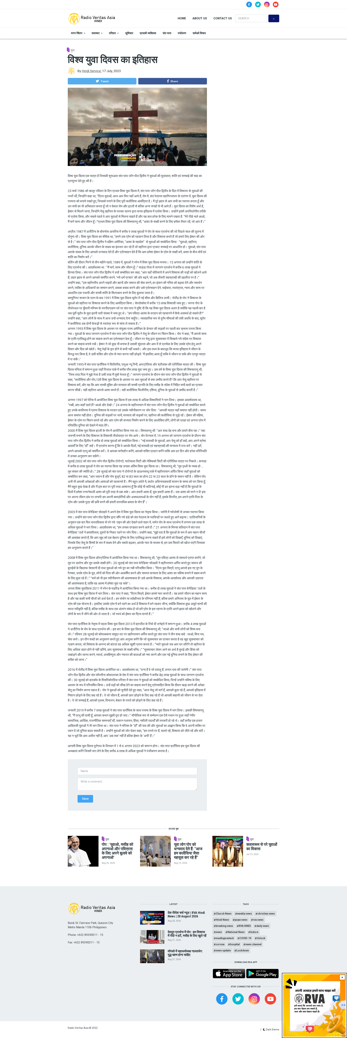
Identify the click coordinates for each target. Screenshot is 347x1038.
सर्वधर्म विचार (199, 33)
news (219, 932)
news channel (253, 944)
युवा (72, 50)
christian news (266, 913)
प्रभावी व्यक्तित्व (148, 33)
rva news (258, 919)
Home (182, 18)
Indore (254, 932)
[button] (102, 81)
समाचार (96, 33)
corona (220, 944)
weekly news (244, 913)
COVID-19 (245, 938)
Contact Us (222, 18)
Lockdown (242, 950)
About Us (199, 18)
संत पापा (167, 33)
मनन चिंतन (76, 33)
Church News (224, 913)
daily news (262, 925)
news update (223, 950)
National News (236, 932)
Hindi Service (91, 71)
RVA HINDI (245, 925)
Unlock (261, 938)
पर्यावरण (182, 33)
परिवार (112, 33)
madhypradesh (225, 938)
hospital (235, 944)
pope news (241, 919)
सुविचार (129, 33)
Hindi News (222, 919)
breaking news (224, 925)
